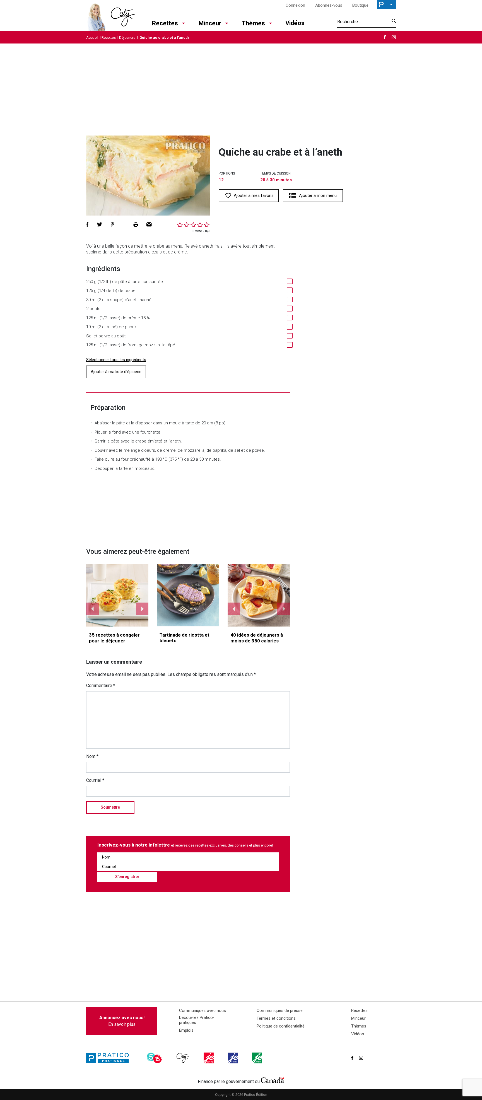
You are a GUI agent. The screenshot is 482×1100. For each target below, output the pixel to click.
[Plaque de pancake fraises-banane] (259, 595)
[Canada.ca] (272, 1080)
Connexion (295, 5)
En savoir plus (121, 1021)
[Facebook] (385, 37)
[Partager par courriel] (149, 224)
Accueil (92, 37)
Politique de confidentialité (281, 1026)
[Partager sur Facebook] (87, 224)
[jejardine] (257, 1057)
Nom (92, 756)
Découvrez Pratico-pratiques (197, 1020)
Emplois (186, 1030)
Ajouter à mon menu (318, 195)
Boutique (360, 5)
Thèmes (253, 23)
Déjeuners (127, 37)
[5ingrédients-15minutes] (155, 1057)
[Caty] (184, 1057)
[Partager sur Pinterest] (112, 224)
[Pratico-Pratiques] (110, 1057)
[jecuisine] (209, 1057)
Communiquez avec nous (202, 1010)
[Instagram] (394, 37)
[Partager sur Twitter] (99, 224)
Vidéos (295, 23)
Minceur (210, 23)
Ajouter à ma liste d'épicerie (116, 371)
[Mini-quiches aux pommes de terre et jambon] (117, 595)
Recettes (165, 23)
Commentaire (100, 685)
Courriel (95, 780)
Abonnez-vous (328, 5)
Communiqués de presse (280, 1010)
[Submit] (392, 21)
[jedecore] (233, 1057)
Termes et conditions (276, 1018)
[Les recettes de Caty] (110, 15)
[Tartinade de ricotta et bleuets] (188, 595)
